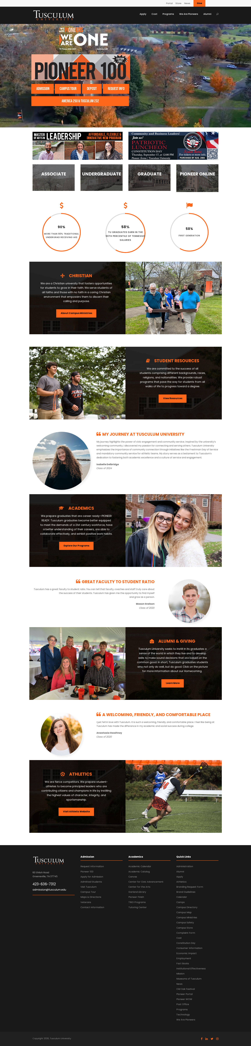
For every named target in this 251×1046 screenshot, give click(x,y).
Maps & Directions (90, 897)
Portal (169, 3)
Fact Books (182, 963)
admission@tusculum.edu (49, 889)
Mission (180, 973)
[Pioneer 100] (80, 67)
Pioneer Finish (136, 897)
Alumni (207, 14)
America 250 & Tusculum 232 (80, 101)
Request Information (92, 866)
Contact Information (92, 907)
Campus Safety (185, 922)
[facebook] (201, 1039)
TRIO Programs (137, 902)
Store (178, 3)
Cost (154, 14)
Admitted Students (91, 881)
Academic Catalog (139, 871)
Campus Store (184, 927)
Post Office (182, 1004)
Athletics (181, 881)
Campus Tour (88, 892)
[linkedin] (206, 1039)
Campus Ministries (186, 917)
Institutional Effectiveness (191, 968)
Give (199, 3)
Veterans (85, 902)
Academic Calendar (139, 866)
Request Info (116, 88)
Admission (42, 88)
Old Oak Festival (185, 989)
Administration (184, 866)
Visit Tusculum (88, 887)
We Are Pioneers (188, 14)
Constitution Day (185, 943)
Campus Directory (186, 907)
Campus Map (184, 912)
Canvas (132, 876)
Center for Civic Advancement (145, 881)
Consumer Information (189, 948)
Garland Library (137, 892)
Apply (143, 14)
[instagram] (217, 1039)
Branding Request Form (189, 887)
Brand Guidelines (185, 892)
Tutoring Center (137, 907)
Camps (180, 902)
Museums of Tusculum (188, 978)
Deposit (92, 88)
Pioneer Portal (184, 994)
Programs (168, 14)
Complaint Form (185, 933)
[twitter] (212, 1039)
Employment (183, 958)
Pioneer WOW (184, 999)
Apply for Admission (91, 876)
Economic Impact (186, 953)
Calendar (181, 897)
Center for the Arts (139, 887)
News (187, 3)
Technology (183, 1014)
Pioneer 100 (86, 871)
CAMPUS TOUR (68, 88)
